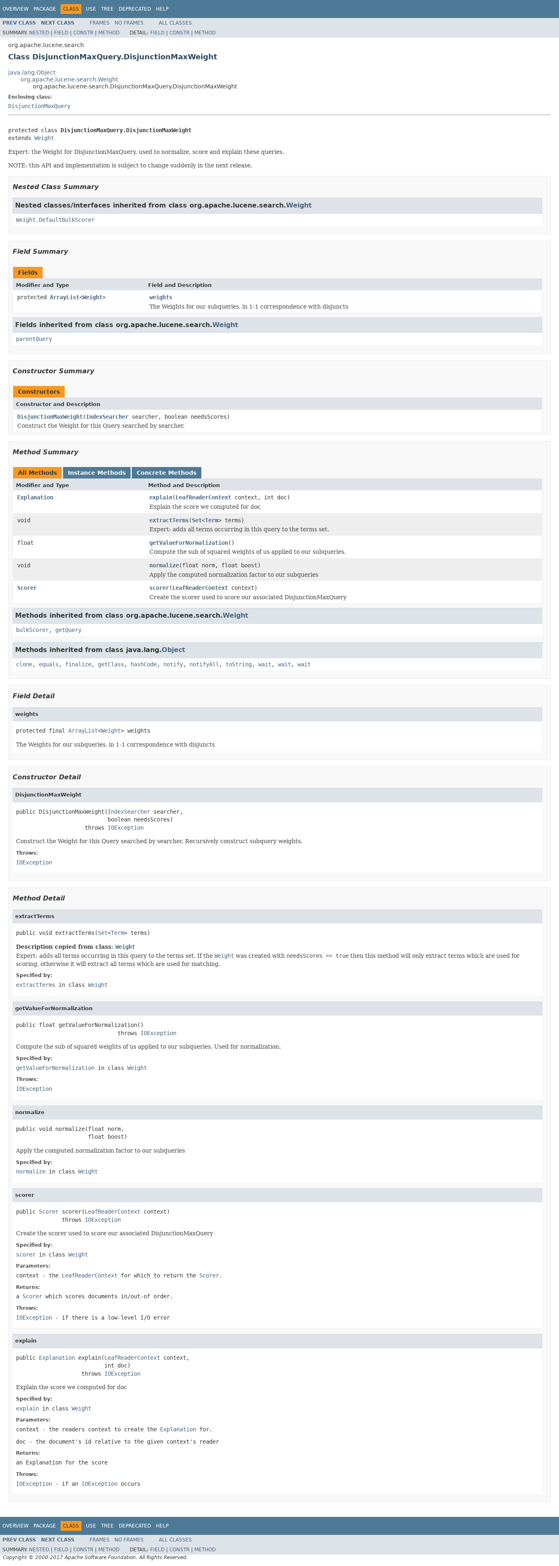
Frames (100, 23)
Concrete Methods (166, 472)
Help (162, 9)
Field (61, 33)
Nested (39, 33)
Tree (107, 9)
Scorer (27, 587)
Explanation (35, 497)
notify (173, 664)
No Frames (129, 23)
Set (197, 520)
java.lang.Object (31, 72)
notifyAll (204, 664)
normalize (164, 565)
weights (160, 297)
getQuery (68, 630)
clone (24, 664)
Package (45, 9)
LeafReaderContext (203, 497)
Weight (44, 138)
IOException (126, 827)
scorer (159, 587)
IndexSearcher (107, 416)
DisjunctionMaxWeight (50, 416)
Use (91, 9)
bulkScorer (32, 630)
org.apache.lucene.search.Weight (69, 79)
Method (108, 33)
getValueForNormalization (188, 542)
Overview (15, 9)
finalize (78, 664)
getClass (111, 664)
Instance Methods (97, 472)
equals (49, 664)
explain (160, 497)
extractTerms (169, 520)
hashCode (144, 664)
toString (238, 664)
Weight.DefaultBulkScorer (55, 220)
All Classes (175, 23)
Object (173, 650)
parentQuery (34, 339)
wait (264, 664)
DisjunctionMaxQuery (39, 106)
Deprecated (135, 9)
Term (211, 520)
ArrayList (64, 297)
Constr (83, 33)
